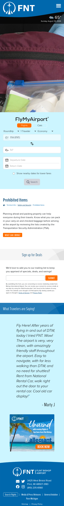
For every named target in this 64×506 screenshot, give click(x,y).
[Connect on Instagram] (23, 487)
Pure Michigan (32, 498)
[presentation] (32, 450)
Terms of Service (24, 293)
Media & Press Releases (31, 494)
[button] (58, 5)
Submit (51, 278)
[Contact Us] (17, 481)
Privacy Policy (37, 293)
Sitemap (25, 504)
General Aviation (51, 494)
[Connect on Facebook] (17, 487)
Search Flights (10, 494)
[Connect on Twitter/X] (23, 481)
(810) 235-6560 (35, 487)
